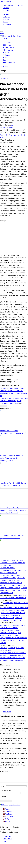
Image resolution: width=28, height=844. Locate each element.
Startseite (3, 403)
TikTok (5, 22)
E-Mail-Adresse (6, 790)
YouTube (6, 19)
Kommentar (5, 771)
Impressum (7, 836)
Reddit (20, 135)
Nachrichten (7, 42)
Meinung (6, 55)
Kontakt (6, 10)
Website (3, 797)
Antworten (7, 712)
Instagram (6, 17)
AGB (4, 841)
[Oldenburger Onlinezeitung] (10, 805)
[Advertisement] (14, 238)
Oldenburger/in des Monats (13, 5)
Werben (6, 8)
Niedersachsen (8, 50)
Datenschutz (7, 839)
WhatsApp (7, 24)
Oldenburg (7, 45)
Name (3, 786)
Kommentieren (12, 403)
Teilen (19, 403)
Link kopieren (4, 406)
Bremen (6, 52)
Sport (5, 60)
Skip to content (5, 1)
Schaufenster (10, 62)
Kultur (5, 57)
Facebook (6, 14)
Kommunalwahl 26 (9, 47)
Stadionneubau (9, 598)
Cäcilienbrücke (20, 598)
